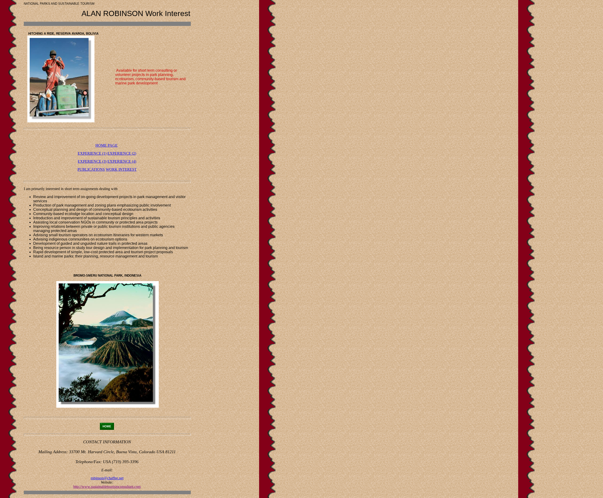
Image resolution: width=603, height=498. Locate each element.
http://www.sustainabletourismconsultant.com (107, 487)
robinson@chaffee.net (107, 478)
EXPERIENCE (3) (92, 161)
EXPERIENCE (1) (92, 153)
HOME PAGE (106, 145)
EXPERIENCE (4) (121, 161)
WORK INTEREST (121, 169)
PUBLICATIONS (91, 169)
